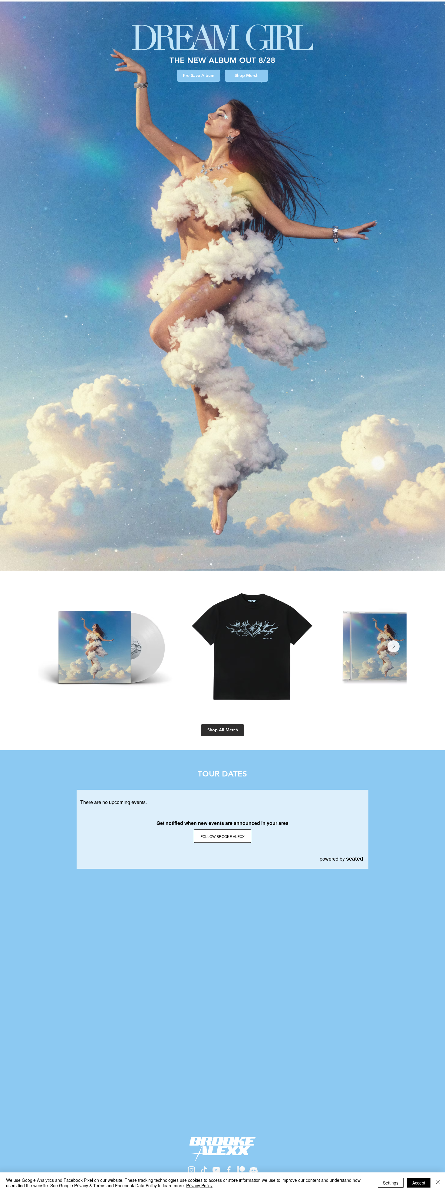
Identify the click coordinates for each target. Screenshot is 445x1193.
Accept (418, 1183)
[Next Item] (393, 646)
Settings (390, 1183)
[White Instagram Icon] (191, 1170)
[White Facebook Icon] (228, 1170)
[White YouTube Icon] (216, 1170)
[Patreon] (241, 1170)
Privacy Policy (199, 1185)
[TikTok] (204, 1170)
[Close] (437, 1182)
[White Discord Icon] (253, 1170)
